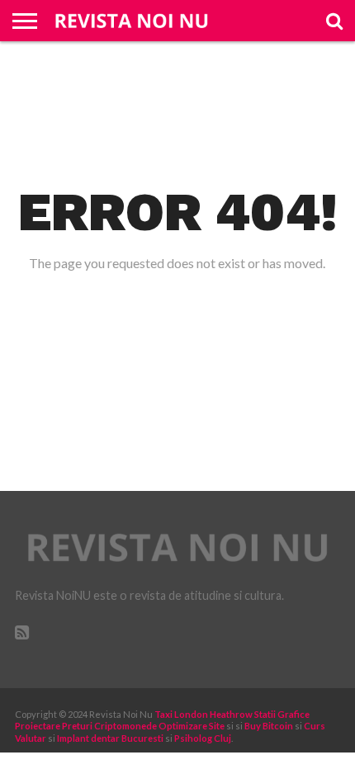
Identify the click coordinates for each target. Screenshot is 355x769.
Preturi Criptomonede (109, 725)
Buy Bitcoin (268, 725)
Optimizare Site (192, 725)
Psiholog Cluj (202, 738)
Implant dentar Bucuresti (110, 738)
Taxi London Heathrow (203, 714)
